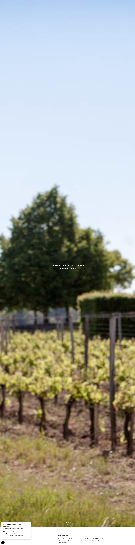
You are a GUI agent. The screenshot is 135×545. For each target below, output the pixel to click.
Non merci (6, 537)
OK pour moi (26, 537)
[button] (3, 542)
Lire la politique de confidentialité (9, 533)
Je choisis (16, 537)
